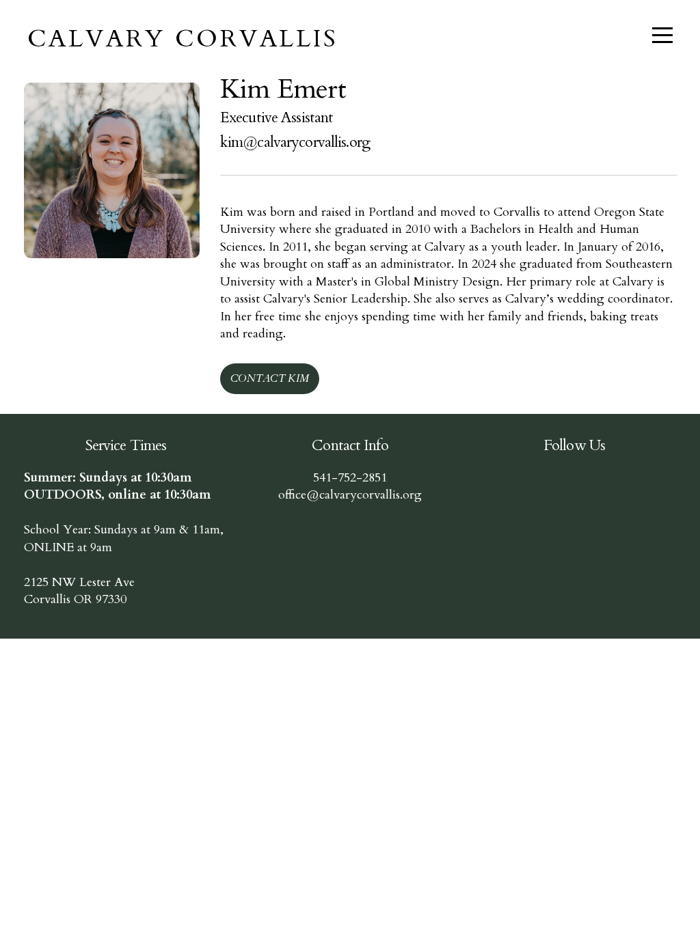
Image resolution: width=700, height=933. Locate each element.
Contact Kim (269, 378)
